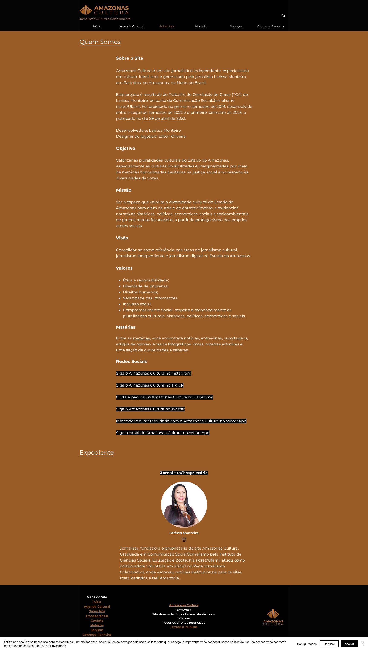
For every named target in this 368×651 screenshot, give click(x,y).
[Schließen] (362, 644)
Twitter (178, 409)
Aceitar (349, 644)
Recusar (329, 644)
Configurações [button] (307, 644)
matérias (141, 338)
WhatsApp (236, 421)
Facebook (203, 397)
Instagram (181, 373)
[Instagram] (184, 539)
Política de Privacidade (50, 646)
